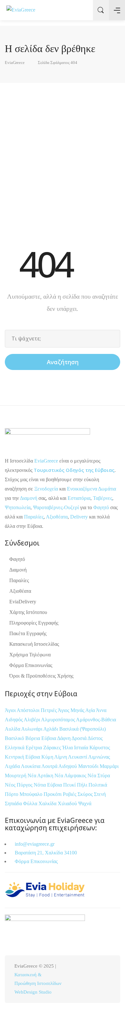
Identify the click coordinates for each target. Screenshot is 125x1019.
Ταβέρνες (102, 498)
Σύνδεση (83, 10)
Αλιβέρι (32, 719)
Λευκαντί (78, 757)
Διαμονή (28, 498)
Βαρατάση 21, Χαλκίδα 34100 (45, 852)
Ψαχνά (84, 803)
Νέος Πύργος (19, 785)
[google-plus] (96, 979)
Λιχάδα (12, 766)
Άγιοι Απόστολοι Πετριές (31, 710)
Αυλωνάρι (31, 729)
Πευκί (70, 785)
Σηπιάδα (13, 803)
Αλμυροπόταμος (58, 719)
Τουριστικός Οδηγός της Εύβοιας (74, 470)
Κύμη (47, 757)
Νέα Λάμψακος (71, 775)
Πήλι (82, 785)
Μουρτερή (16, 775)
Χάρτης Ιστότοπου (28, 612)
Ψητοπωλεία (17, 507)
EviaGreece (46, 461)
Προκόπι (53, 794)
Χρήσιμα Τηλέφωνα (30, 654)
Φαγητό (101, 507)
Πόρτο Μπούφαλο (23, 794)
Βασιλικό (15, 738)
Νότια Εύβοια (48, 785)
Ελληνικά (15, 747)
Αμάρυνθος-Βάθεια (96, 719)
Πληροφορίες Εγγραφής (33, 623)
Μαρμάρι (109, 766)
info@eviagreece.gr (33, 844)
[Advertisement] (62, 158)
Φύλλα (30, 803)
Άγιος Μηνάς (71, 710)
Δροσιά (79, 738)
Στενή (100, 794)
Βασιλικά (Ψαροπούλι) (82, 729)
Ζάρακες (52, 747)
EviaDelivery (22, 601)
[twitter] (85, 979)
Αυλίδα (13, 729)
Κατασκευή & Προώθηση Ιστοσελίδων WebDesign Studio (38, 983)
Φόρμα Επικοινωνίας (30, 665)
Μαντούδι (89, 766)
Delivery (79, 516)
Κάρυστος (99, 747)
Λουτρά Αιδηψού (59, 766)
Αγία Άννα (95, 710)
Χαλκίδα (48, 803)
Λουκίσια (31, 766)
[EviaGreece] (20, 9)
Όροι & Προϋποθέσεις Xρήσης (41, 676)
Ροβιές (70, 794)
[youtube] (107, 979)
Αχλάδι (51, 729)
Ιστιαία (81, 747)
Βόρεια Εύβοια (41, 738)
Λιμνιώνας (99, 757)
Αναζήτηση (63, 362)
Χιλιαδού (68, 803)
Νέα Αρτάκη (41, 775)
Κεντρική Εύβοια (23, 757)
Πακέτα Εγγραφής (27, 633)
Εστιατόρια (79, 498)
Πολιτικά (97, 785)
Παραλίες (34, 516)
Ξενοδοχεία (46, 488)
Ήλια (68, 747)
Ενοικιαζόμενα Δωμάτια (91, 488)
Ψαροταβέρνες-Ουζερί (56, 507)
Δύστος (95, 738)
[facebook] (75, 979)
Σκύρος (86, 794)
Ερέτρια (34, 747)
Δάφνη (64, 738)
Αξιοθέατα (57, 516)
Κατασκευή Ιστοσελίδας (34, 644)
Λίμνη (61, 757)
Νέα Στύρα (99, 775)
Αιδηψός (14, 719)
